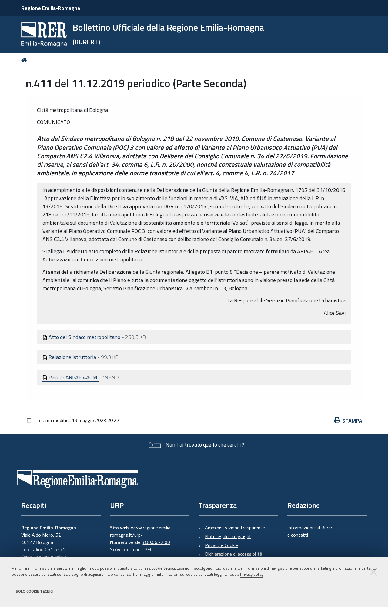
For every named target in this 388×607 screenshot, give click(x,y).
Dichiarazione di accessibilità (233, 554)
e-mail (133, 549)
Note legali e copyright (228, 536)
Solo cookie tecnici (34, 591)
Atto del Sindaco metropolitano (84, 337)
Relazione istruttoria (72, 357)
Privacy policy (251, 575)
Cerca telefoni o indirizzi (45, 556)
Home (25, 60)
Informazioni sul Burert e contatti (310, 531)
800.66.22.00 (156, 542)
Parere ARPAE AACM (73, 377)
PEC (148, 549)
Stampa (352, 421)
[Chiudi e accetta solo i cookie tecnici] (373, 572)
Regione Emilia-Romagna (50, 8)
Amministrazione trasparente (235, 527)
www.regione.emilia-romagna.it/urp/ (141, 531)
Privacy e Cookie (221, 545)
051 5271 (55, 549)
